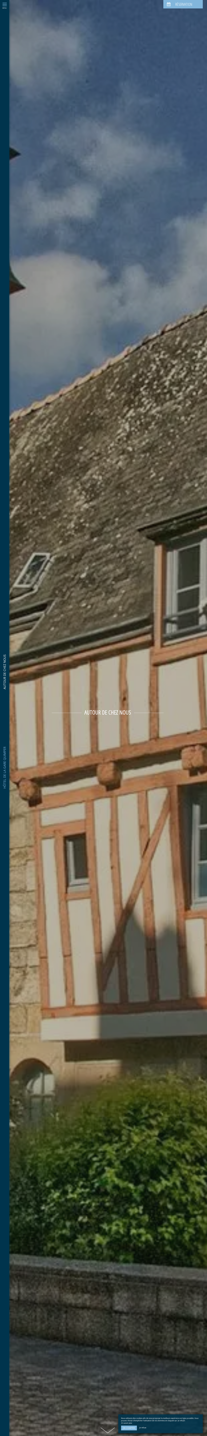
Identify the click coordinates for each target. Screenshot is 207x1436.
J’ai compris (129, 1428)
